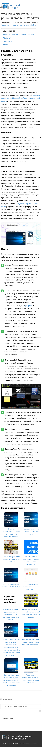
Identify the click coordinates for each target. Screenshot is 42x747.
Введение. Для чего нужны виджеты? (18, 34)
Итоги (5, 45)
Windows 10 (7, 41)
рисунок (28, 305)
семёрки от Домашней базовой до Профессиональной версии (20, 98)
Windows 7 (7, 38)
